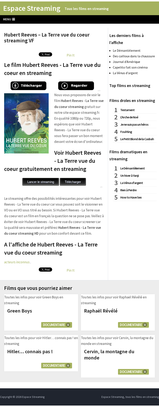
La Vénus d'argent (125, 73)
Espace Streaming (31, 8)
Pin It (71, 55)
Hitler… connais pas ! (30, 351)
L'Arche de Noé (129, 117)
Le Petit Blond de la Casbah (137, 139)
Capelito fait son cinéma (130, 67)
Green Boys (19, 311)
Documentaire (54, 324)
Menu (7, 19)
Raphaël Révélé (101, 311)
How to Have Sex (131, 197)
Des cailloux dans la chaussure (134, 56)
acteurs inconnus (17, 262)
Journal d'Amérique (126, 62)
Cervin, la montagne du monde (109, 354)
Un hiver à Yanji (129, 175)
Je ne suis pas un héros (134, 124)
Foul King (126, 132)
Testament (127, 110)
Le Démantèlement (127, 50)
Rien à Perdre (128, 190)
